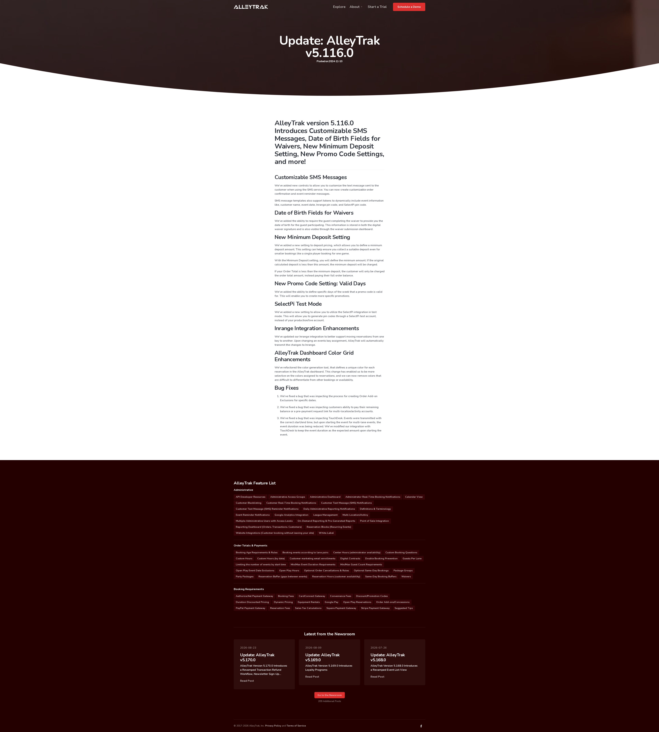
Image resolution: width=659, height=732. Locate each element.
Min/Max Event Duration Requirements (313, 564)
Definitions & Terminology (375, 509)
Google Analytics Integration (291, 515)
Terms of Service (296, 725)
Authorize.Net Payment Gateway (254, 596)
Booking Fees (286, 596)
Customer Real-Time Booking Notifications (291, 503)
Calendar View (414, 497)
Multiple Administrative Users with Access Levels (264, 521)
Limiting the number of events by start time (261, 564)
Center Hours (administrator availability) (356, 552)
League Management (325, 515)
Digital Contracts (350, 558)
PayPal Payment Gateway (250, 608)
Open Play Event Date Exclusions (255, 570)
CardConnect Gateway (312, 596)
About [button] (355, 6)
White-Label (326, 533)
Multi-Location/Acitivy (355, 515)
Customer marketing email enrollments (312, 558)
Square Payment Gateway (341, 608)
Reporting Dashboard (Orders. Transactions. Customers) (269, 527)
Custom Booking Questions (401, 552)
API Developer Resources (250, 497)
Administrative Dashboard (325, 497)
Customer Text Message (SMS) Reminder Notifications (267, 509)
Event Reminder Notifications (253, 515)
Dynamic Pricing (283, 602)
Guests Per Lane (412, 558)
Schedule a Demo (409, 7)
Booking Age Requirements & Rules (257, 552)
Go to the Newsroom (329, 695)
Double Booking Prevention (381, 558)
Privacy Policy (273, 725)
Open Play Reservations (357, 602)
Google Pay (331, 602)
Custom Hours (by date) (271, 558)
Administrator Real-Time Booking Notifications (372, 497)
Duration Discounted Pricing (252, 602)
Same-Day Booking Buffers (380, 576)
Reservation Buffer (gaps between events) (282, 576)
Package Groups (403, 570)
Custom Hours (244, 558)
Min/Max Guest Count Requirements (361, 564)
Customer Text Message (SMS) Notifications (346, 503)
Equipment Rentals (309, 602)
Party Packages (244, 576)
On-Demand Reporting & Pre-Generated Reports (326, 521)
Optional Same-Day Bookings (371, 570)
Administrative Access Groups (287, 497)
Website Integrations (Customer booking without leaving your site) (275, 533)
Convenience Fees (340, 596)
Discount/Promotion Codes (372, 596)
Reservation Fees (280, 608)
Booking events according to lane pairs (305, 552)
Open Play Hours (289, 570)
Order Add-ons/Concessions (392, 602)
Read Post (247, 681)
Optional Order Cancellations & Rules (326, 570)
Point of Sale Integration (374, 521)
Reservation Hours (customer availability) (336, 576)
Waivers (406, 576)
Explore (339, 6)
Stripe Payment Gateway (375, 608)
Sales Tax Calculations (308, 608)
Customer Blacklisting (248, 503)
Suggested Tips (404, 608)
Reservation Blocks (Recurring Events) (329, 527)
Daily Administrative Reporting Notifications (329, 509)
